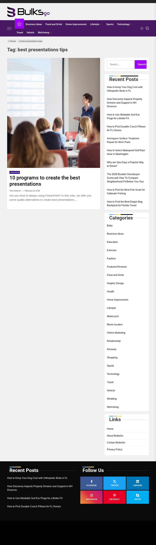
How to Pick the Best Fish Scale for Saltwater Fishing (126, 191)
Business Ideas (34, 24)
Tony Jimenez (15, 191)
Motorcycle (113, 316)
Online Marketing (116, 332)
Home (110, 429)
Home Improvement (76, 24)
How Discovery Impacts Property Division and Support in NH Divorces (124, 103)
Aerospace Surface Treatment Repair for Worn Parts (123, 140)
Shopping (112, 357)
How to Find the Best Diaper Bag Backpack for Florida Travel (124, 203)
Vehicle (30, 32)
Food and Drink (54, 24)
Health (110, 291)
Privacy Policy (114, 449)
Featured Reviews (117, 266)
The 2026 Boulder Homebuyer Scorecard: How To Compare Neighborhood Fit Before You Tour (125, 178)
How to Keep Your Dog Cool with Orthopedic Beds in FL (125, 89)
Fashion (111, 258)
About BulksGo (115, 435)
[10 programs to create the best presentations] (53, 113)
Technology (123, 24)
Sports (109, 24)
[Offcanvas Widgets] (9, 28)
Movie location (115, 324)
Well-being (43, 32)
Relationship (114, 341)
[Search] (147, 28)
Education (14, 172)
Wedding (112, 398)
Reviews (111, 349)
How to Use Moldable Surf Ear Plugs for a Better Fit (123, 116)
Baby (110, 225)
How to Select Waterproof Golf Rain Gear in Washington (126, 152)
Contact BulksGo (116, 442)
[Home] (19, 24)
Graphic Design (115, 283)
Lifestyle (94, 24)
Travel (20, 32)
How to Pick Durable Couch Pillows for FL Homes (126, 128)
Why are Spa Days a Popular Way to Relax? (125, 164)
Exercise (111, 250)
